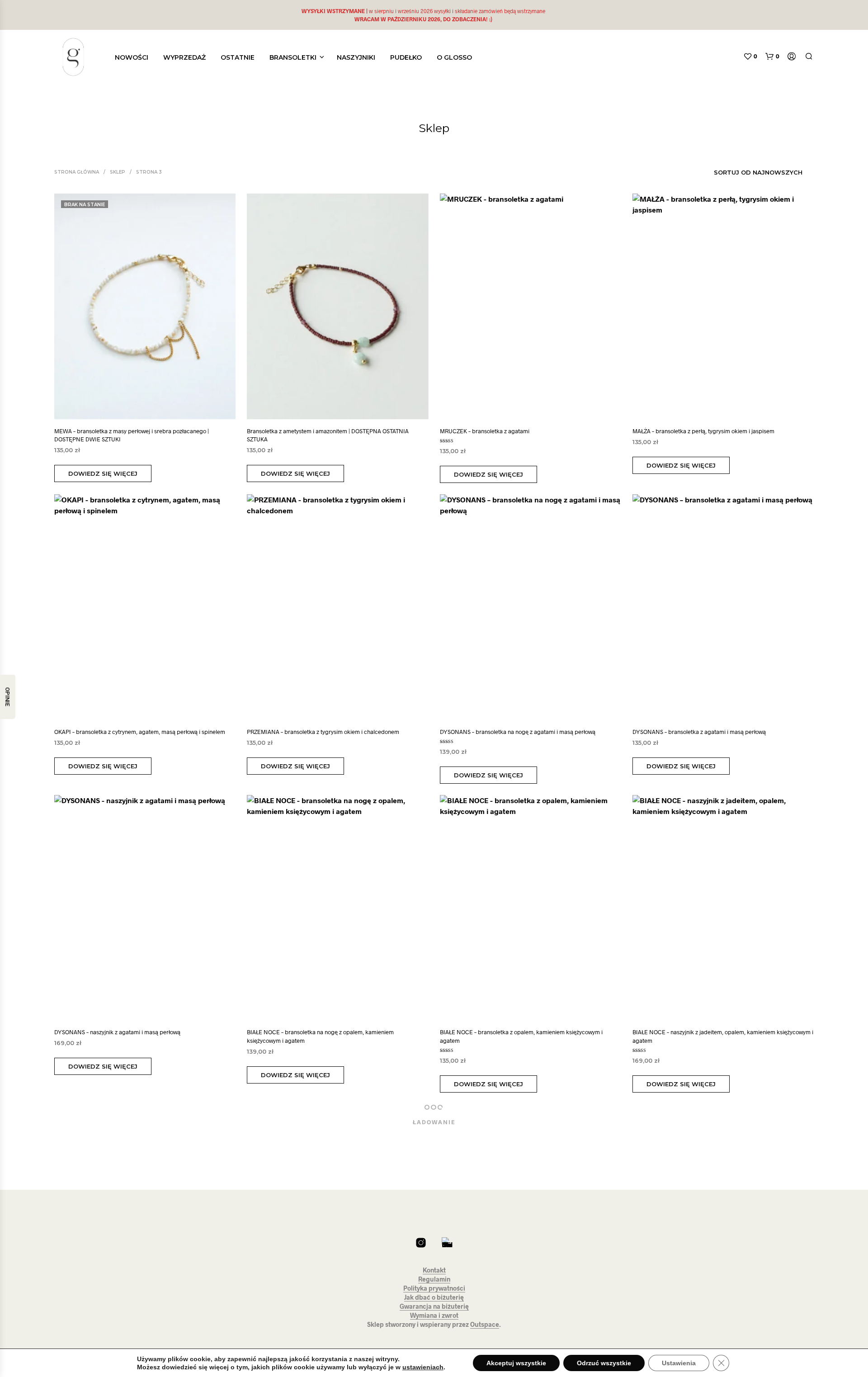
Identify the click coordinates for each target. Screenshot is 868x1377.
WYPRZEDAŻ (184, 57)
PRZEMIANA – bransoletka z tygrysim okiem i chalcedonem (323, 731)
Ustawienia (679, 1363)
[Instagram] (420, 1242)
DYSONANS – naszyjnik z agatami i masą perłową (117, 1032)
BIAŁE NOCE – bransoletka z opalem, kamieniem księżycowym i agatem (521, 1036)
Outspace (484, 1324)
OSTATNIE (238, 57)
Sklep (117, 172)
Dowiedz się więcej (102, 473)
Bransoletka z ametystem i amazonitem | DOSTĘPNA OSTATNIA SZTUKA (328, 435)
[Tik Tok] (447, 1242)
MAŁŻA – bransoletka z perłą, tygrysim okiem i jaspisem (703, 431)
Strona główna (76, 172)
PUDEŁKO (406, 57)
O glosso (454, 57)
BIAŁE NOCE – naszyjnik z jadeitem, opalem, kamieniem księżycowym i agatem (722, 1036)
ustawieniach (422, 1367)
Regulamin (434, 1279)
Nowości (131, 57)
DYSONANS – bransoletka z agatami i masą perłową (699, 731)
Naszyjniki (356, 57)
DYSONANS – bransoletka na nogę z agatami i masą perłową (517, 731)
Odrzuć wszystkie (604, 1363)
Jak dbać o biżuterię (434, 1297)
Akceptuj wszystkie (516, 1363)
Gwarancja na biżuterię (434, 1306)
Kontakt (434, 1270)
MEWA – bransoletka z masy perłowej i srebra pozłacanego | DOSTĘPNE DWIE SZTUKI (131, 435)
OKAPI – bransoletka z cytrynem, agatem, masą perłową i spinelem (139, 731)
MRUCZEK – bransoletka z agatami (484, 431)
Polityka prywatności (434, 1288)
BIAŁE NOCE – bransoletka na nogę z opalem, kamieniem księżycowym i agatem (320, 1036)
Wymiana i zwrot (434, 1315)
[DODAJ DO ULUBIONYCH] (153, 406)
